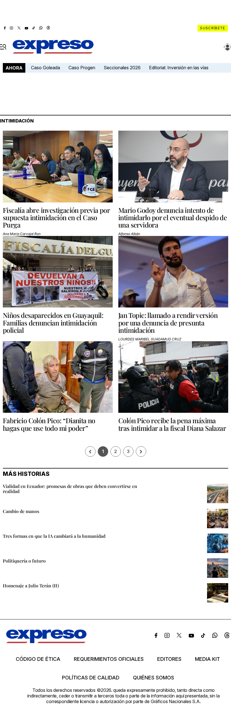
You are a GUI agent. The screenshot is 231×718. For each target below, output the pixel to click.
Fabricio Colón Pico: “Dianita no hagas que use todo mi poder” (49, 424)
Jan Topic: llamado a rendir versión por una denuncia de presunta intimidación (167, 323)
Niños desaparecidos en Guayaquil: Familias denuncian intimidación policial (53, 323)
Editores (169, 659)
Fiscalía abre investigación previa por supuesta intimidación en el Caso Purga (56, 217)
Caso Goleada (45, 67)
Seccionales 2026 (122, 67)
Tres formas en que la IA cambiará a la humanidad (54, 536)
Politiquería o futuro (24, 561)
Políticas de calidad (90, 677)
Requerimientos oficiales (109, 659)
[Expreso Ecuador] (46, 641)
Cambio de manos (21, 511)
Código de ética (38, 659)
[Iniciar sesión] (227, 47)
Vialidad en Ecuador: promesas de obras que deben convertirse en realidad (70, 488)
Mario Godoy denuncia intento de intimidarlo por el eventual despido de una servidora (172, 217)
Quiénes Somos (153, 677)
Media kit (207, 659)
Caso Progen (81, 67)
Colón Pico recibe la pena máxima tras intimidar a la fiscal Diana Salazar (172, 424)
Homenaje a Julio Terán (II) (31, 585)
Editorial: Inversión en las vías (178, 67)
